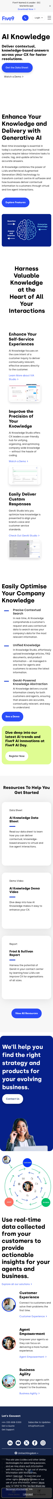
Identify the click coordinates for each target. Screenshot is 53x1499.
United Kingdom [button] (27, 1453)
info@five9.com (36, 1426)
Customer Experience (32, 1316)
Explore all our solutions (16, 1284)
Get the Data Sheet (17, 67)
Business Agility (28, 1393)
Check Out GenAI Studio (23, 535)
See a (12, 716)
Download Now (26, 9)
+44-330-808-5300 (25, 18)
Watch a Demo (12, 76)
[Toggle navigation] (50, 17)
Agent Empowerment (31, 1356)
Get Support (8, 1429)
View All (26, 1013)
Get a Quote (8, 1426)
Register (17, 756)
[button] (50, 6)
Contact (12, 1098)
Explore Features (16, 202)
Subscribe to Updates (39, 1422)
